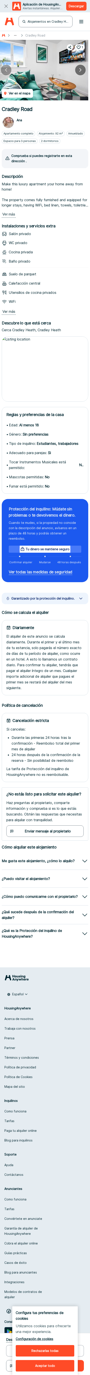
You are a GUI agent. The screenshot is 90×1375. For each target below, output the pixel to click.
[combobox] (17, 994)
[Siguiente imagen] (80, 70)
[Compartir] (70, 47)
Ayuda (8, 1165)
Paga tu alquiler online (20, 1130)
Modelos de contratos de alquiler (23, 1294)
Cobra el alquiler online (21, 1243)
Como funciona (15, 1111)
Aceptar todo (45, 1366)
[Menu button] (81, 21)
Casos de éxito (15, 1263)
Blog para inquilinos (18, 1140)
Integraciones (14, 1282)
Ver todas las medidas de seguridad (40, 572)
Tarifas (9, 1121)
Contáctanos (13, 1174)
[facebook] (8, 1311)
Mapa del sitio (14, 1086)
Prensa (9, 1038)
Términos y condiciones (21, 1057)
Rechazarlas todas (45, 1351)
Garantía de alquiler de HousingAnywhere (21, 1230)
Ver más (8, 214)
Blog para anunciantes (20, 1272)
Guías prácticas (15, 1253)
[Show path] (15, 35)
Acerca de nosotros (18, 1019)
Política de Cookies (18, 1077)
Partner (9, 1048)
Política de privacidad (20, 1067)
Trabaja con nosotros (20, 1028)
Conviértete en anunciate (23, 1218)
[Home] (9, 22)
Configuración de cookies (34, 1339)
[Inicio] (3, 35)
